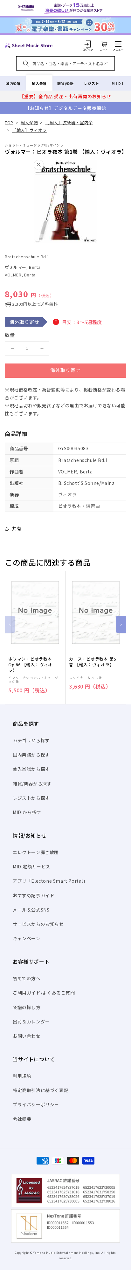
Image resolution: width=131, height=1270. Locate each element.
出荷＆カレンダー (31, 1021)
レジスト (91, 83)
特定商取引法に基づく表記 (40, 1090)
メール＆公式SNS (31, 910)
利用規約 (22, 1076)
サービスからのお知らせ (38, 924)
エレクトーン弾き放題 (36, 852)
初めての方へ (27, 978)
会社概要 (22, 1119)
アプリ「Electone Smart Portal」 (50, 881)
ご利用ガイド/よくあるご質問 (44, 992)
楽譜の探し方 (27, 1007)
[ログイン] (88, 44)
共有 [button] (16, 528)
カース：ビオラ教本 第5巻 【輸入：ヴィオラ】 (92, 662)
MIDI (118, 83)
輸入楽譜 (39, 83)
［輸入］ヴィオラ (29, 130)
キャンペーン (26, 938)
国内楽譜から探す (31, 754)
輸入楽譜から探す (31, 769)
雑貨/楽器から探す (32, 783)
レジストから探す (31, 798)
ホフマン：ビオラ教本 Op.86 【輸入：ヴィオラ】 (30, 664)
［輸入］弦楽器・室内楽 (69, 122)
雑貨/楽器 (65, 83)
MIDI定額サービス (32, 866)
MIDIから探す (27, 812)
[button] (118, 44)
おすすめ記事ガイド (33, 895)
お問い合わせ (27, 1036)
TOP (9, 122)
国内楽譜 (13, 83)
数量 (10, 334)
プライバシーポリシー (36, 1104)
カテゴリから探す (31, 740)
